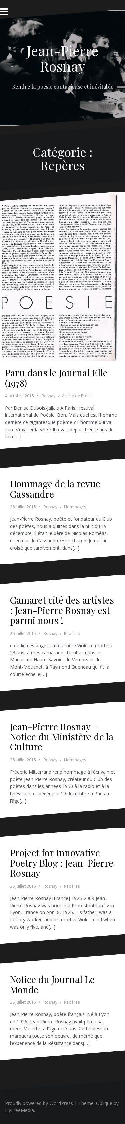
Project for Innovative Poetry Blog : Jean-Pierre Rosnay (61, 862)
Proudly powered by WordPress (39, 1103)
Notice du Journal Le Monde (52, 984)
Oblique (104, 1103)
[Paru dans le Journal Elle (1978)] (62, 270)
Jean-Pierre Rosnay (62, 58)
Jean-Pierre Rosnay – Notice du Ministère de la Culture (61, 736)
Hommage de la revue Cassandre (55, 488)
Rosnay (48, 396)
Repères (72, 633)
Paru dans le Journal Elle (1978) (56, 377)
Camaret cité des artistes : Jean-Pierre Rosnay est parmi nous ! (62, 610)
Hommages (75, 507)
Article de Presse (78, 396)
